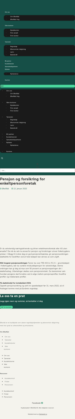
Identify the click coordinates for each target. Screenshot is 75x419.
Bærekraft (13, 55)
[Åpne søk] (2, 158)
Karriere (7, 80)
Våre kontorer (9, 25)
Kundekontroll (10, 378)
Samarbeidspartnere (11, 66)
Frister (7, 381)
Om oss (7, 337)
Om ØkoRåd (14, 16)
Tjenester (8, 42)
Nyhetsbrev (14, 74)
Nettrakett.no (43, 414)
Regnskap (13, 46)
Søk (37, 167)
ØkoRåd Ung (14, 19)
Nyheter (7, 69)
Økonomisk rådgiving (18, 49)
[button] (37, 86)
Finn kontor (14, 36)
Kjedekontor (14, 30)
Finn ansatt (14, 33)
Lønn (12, 52)
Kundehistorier (9, 63)
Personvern (9, 385)
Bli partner (8, 61)
